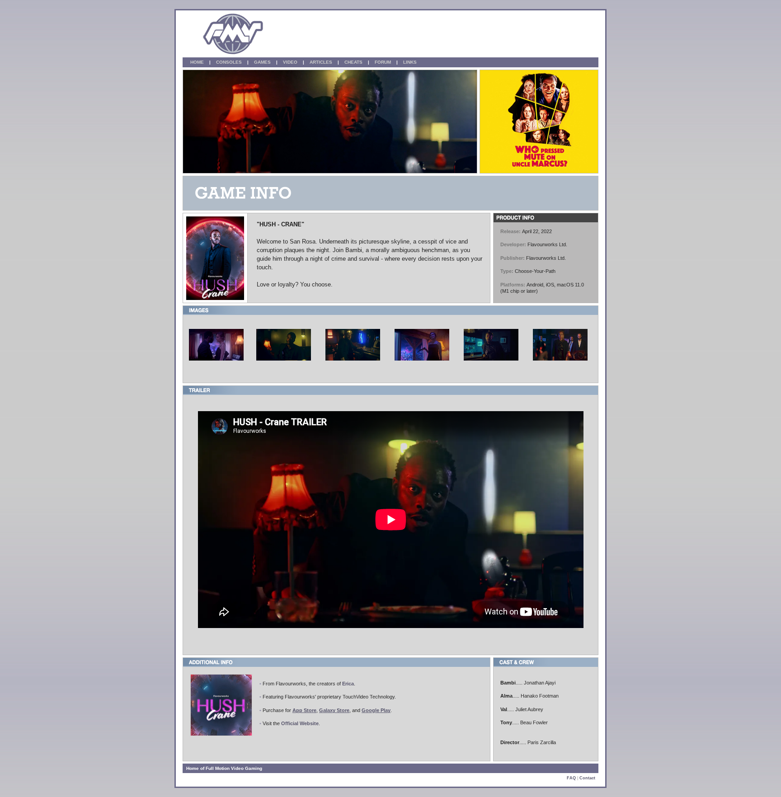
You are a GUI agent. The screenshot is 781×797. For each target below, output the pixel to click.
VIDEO (292, 62)
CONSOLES (231, 62)
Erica (348, 683)
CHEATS (355, 62)
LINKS (412, 62)
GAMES (264, 62)
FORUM (385, 62)
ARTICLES (323, 62)
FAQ (571, 778)
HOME (197, 62)
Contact (587, 778)
